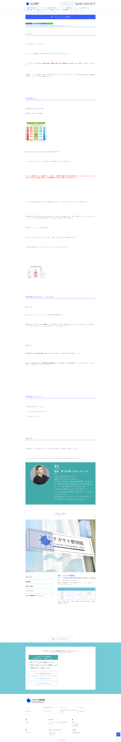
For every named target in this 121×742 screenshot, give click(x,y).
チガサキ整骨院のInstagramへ (43, 683)
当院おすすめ (47, 711)
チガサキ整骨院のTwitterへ (43, 678)
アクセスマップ (30, 591)
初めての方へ (29, 577)
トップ (28, 707)
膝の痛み (29, 732)
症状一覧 (81, 707)
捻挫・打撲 (52, 732)
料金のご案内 (29, 586)
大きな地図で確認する (61, 639)
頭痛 (28, 722)
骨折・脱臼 (52, 734)
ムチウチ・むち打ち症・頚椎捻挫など (59, 722)
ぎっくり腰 (75, 724)
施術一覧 (29, 711)
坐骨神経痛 (75, 725)
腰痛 (74, 722)
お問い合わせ (82, 711)
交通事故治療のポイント (50, 707)
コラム (28, 714)
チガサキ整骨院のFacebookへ (43, 673)
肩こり (51, 724)
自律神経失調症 (76, 732)
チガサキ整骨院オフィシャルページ (35, 595)
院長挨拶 (28, 581)
